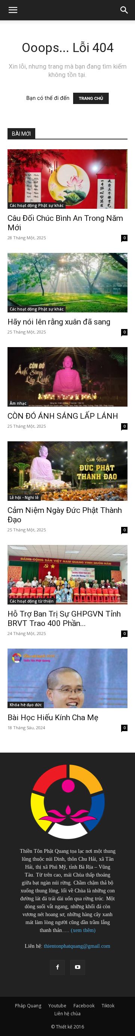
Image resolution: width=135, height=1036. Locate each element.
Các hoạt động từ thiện (32, 601)
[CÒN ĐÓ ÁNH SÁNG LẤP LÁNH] (68, 377)
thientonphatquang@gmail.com (77, 946)
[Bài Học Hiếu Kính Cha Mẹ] (68, 678)
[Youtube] (77, 967)
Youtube (57, 1005)
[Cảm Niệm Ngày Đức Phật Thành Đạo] (68, 471)
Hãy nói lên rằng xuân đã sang (59, 321)
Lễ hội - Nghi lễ (24, 497)
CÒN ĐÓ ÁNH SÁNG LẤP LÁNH (63, 416)
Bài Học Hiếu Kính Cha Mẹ (53, 717)
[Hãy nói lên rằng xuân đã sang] (68, 282)
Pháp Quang (28, 1005)
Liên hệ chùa (67, 1013)
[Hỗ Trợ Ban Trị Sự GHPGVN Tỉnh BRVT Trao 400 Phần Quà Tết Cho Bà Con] (68, 574)
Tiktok (108, 1005)
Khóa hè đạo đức (26, 704)
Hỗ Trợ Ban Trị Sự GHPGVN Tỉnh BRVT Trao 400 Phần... (64, 618)
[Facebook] (57, 967)
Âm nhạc (18, 403)
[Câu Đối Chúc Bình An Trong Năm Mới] (68, 179)
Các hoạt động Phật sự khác (36, 205)
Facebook (84, 1005)
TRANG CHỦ (91, 98)
